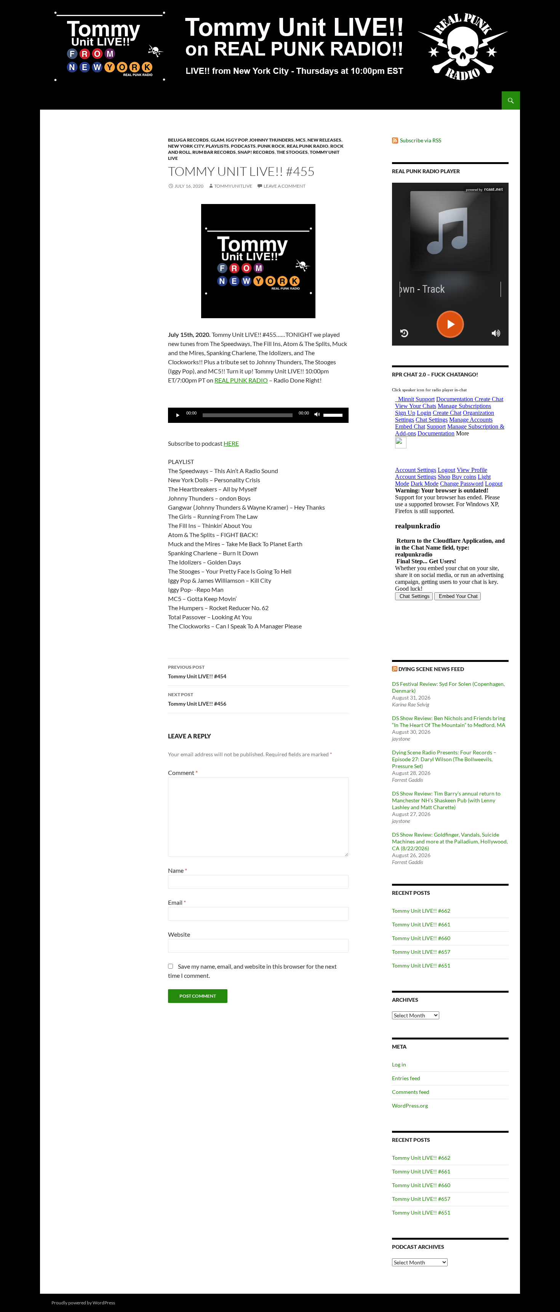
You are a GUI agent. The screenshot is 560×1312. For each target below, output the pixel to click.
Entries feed (406, 1078)
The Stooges (292, 152)
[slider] (334, 414)
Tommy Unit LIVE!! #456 (197, 699)
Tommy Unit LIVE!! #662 (421, 910)
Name (177, 870)
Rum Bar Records (214, 152)
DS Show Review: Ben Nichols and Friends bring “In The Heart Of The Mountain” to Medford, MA (449, 721)
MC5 (301, 140)
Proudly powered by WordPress (83, 1303)
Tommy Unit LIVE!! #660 (421, 938)
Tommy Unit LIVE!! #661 (421, 924)
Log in (399, 1064)
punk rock (271, 146)
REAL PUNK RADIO (241, 380)
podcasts (243, 146)
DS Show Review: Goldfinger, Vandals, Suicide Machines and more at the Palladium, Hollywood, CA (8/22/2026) (450, 841)
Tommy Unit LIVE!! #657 (421, 952)
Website (179, 934)
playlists (217, 146)
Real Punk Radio (307, 146)
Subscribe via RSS (420, 140)
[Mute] (317, 415)
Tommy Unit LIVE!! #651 (421, 965)
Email (177, 902)
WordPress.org (410, 1105)
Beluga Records (188, 140)
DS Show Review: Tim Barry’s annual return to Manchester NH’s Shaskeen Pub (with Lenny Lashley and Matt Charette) (446, 800)
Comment (183, 772)
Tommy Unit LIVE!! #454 (197, 671)
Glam (217, 140)
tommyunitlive (233, 186)
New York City (186, 146)
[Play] (178, 415)
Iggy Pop (236, 140)
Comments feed (410, 1092)
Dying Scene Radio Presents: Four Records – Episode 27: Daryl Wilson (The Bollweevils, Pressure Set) (444, 759)
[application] (258, 415)
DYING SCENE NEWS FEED (431, 669)
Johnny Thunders (271, 140)
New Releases (324, 140)
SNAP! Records (256, 152)
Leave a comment (285, 186)
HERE (231, 443)
